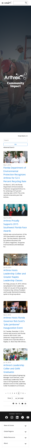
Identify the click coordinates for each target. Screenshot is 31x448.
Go (15, 144)
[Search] (26, 3)
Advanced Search (8, 147)
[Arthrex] (8, 3)
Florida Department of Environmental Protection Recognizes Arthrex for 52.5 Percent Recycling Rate (14, 174)
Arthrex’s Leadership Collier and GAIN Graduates (13, 368)
